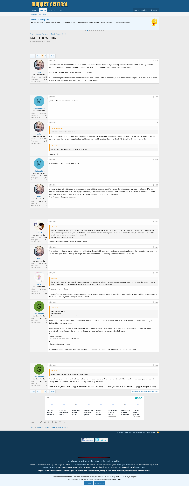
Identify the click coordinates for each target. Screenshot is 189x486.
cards (114, 461)
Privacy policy (140, 432)
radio (108, 461)
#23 (156, 122)
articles (91, 461)
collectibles (82, 461)
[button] (38, 10)
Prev (33, 56)
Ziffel (39, 72)
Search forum (43, 14)
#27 (156, 247)
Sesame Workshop (49, 467)
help (118, 461)
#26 (156, 221)
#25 (156, 185)
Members (52, 10)
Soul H (39, 233)
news (75, 461)
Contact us (119, 432)
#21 (156, 61)
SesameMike (39, 314)
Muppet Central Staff (79, 465)
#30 (156, 365)
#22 (156, 97)
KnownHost (140, 467)
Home (34, 10)
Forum (43, 10)
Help (62, 10)
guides (103, 461)
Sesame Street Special (40, 20)
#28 (156, 273)
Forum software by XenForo (131, 471)
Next (52, 56)
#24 (156, 159)
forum (97, 461)
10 (103, 30)
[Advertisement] (94, 48)
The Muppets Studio (123, 465)
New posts (33, 14)
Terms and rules (129, 432)
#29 (156, 302)
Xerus (39, 284)
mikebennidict (36, 41)
